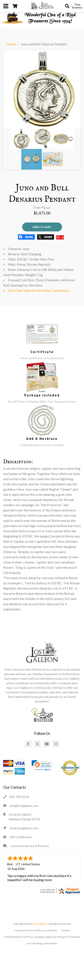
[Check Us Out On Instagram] (56, 744)
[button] (42, 765)
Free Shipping (77, 6)
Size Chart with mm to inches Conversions (38, 290)
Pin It (60, 237)
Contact (65, 930)
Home (11, 44)
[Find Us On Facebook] (28, 744)
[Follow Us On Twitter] (37, 744)
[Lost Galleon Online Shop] (42, 5)
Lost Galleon (40, 923)
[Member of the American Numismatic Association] (42, 714)
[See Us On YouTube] (47, 744)
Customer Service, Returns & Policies (35, 930)
